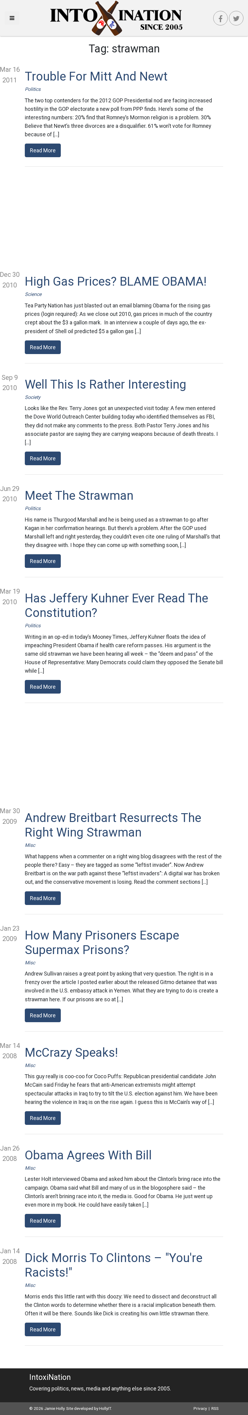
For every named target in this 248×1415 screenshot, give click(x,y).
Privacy (200, 1408)
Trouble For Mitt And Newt (96, 76)
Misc (30, 845)
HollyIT (105, 1408)
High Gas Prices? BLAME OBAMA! (116, 281)
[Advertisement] (124, 218)
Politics (33, 89)
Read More (43, 150)
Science (33, 294)
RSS (215, 1408)
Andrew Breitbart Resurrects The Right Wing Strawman (113, 825)
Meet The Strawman (79, 496)
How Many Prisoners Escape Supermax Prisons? (102, 942)
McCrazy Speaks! (71, 1053)
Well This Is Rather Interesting (105, 384)
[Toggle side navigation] (12, 18)
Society (33, 397)
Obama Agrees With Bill (88, 1155)
